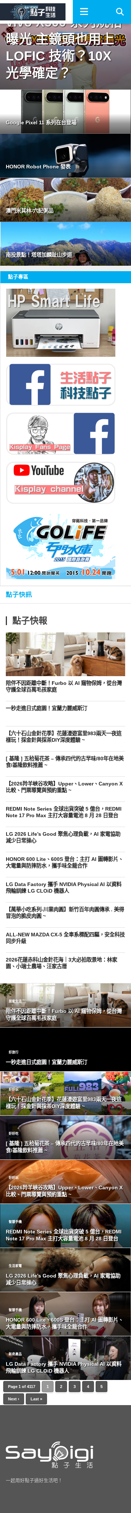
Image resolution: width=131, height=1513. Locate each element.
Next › (13, 1399)
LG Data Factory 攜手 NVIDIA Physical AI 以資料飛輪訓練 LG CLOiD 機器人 (64, 887)
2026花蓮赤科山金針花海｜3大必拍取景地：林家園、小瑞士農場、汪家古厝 (61, 963)
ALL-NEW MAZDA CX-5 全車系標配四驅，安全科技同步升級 (65, 938)
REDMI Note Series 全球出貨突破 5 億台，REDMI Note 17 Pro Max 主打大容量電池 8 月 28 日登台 (64, 812)
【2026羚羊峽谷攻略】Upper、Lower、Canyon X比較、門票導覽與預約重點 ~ (64, 787)
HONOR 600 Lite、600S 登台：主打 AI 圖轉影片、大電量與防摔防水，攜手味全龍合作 (64, 862)
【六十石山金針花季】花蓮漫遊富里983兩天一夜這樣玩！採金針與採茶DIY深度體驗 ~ (64, 736)
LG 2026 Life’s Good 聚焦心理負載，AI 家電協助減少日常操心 (63, 837)
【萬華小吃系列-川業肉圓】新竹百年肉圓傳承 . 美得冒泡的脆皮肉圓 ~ (65, 912)
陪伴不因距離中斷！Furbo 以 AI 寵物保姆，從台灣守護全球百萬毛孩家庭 (64, 686)
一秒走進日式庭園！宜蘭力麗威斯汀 (46, 708)
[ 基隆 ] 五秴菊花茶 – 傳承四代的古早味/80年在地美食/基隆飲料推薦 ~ (65, 762)
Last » (36, 1399)
